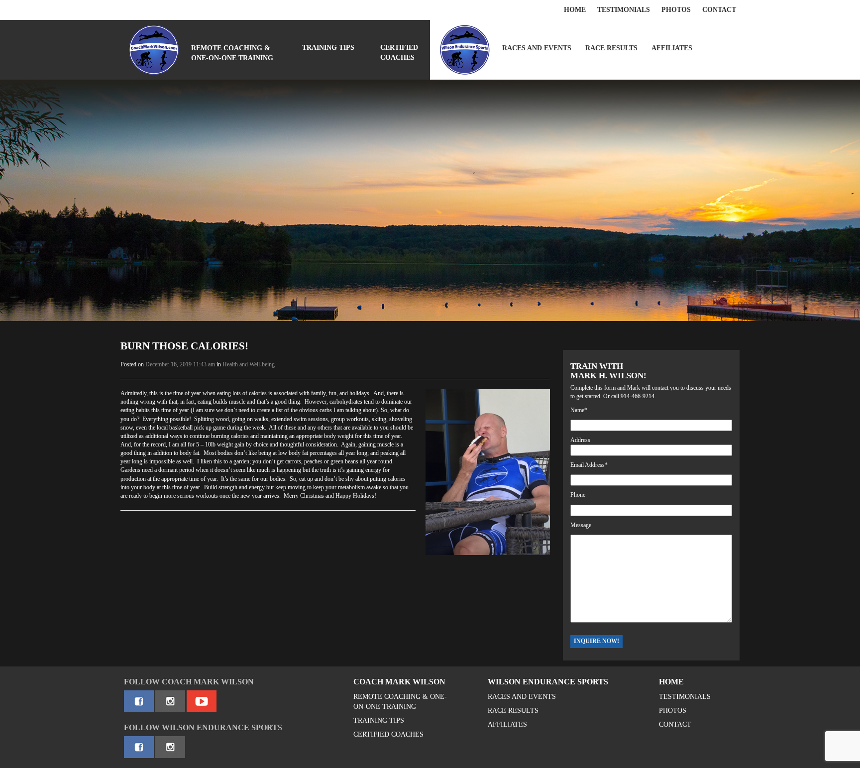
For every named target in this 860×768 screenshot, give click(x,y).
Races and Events (536, 48)
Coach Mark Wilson (399, 681)
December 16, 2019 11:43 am (180, 364)
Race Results (611, 48)
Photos (676, 9)
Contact (719, 9)
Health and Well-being (248, 364)
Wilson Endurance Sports (548, 681)
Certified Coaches (399, 52)
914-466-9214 (637, 396)
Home (575, 9)
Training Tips (328, 47)
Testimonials (623, 9)
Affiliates (671, 48)
